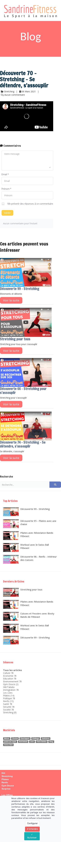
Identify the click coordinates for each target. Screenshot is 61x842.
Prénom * (6, 188)
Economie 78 (9, 675)
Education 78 (9, 678)
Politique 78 (9, 698)
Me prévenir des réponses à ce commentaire (30, 203)
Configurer (32, 823)
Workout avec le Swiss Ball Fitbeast (34, 546)
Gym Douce (9, 684)
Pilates (6, 695)
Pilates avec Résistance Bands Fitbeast (36, 534)
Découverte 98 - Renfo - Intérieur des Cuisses (38, 558)
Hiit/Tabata (8, 687)
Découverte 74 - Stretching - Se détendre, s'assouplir (23, 444)
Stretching (8, 712)
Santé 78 (7, 704)
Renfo (6, 701)
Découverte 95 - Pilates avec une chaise (38, 522)
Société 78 (8, 709)
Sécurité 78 (8, 706)
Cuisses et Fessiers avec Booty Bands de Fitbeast (37, 615)
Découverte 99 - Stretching (19, 288)
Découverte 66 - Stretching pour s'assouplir (23, 390)
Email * (5, 174)
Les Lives (8, 692)
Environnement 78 (12, 681)
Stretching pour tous (15, 339)
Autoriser (32, 837)
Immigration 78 (11, 689)
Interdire (33, 829)
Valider (7, 212)
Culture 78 (8, 672)
